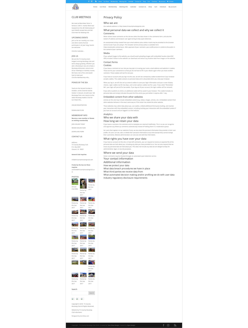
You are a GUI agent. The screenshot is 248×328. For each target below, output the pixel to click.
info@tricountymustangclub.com (82, 160)
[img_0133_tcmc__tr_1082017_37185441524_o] (91, 213)
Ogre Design (131, 325)
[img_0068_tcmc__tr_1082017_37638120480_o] (91, 201)
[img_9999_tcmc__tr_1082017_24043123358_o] (83, 276)
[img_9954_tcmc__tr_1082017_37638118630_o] (91, 251)
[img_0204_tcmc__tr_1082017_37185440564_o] (91, 276)
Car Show (106, 1)
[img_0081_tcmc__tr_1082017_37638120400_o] (75, 213)
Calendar (130, 1)
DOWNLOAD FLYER (78, 110)
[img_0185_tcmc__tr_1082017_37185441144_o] (91, 226)
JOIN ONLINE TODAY (78, 124)
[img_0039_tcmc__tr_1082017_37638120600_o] (83, 201)
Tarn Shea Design (113, 325)
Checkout (154, 1)
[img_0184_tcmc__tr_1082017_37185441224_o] (83, 226)
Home (100, 1)
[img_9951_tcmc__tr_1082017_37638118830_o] (75, 251)
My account (162, 1)
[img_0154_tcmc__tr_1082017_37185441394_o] (75, 226)
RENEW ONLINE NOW (79, 128)
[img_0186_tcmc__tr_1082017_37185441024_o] (75, 239)
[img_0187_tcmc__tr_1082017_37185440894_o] (83, 239)
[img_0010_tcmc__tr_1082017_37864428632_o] (91, 182)
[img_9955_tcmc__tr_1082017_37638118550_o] (75, 264)
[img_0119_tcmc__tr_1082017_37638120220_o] (83, 213)
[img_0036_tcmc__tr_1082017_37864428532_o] (75, 201)
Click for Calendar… (78, 51)
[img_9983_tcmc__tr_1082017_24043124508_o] (91, 264)
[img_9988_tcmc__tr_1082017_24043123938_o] (75, 276)
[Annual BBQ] (75, 184)
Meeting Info (123, 1)
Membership (114, 1)
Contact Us (138, 1)
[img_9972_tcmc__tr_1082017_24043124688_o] (83, 264)
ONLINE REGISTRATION (79, 105)
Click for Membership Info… (81, 77)
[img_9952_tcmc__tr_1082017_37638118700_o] (83, 251)
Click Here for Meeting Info (80, 32)
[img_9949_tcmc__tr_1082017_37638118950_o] (91, 239)
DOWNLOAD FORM (78, 131)
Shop (144, 1)
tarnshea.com (84, 316)
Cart (149, 1)
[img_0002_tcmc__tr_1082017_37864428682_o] (83, 188)
